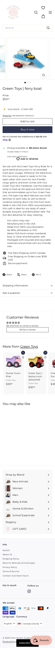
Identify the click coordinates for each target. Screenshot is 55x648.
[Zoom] (43, 75)
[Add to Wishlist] (23, 357)
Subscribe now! (27, 642)
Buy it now (27, 129)
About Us (7, 554)
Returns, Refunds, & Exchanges (19, 563)
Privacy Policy (10, 567)
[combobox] (27, 28)
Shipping (7, 115)
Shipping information (15, 285)
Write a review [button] (27, 329)
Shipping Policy (11, 558)
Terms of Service (11, 571)
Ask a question (11, 292)
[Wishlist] (43, 8)
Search (6, 550)
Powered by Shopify (13, 641)
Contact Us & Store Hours (15, 575)
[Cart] (43, 16)
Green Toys (29, 346)
